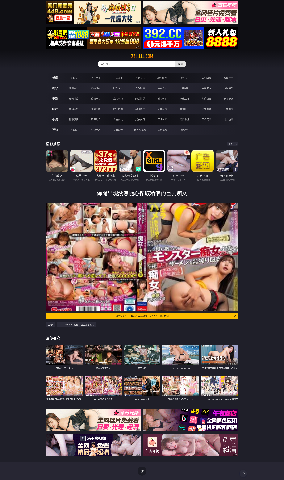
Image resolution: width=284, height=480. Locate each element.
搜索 (180, 63)
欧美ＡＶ (118, 88)
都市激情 (74, 119)
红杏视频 (162, 129)
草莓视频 (118, 129)
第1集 (50, 324)
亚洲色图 (96, 109)
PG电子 (74, 78)
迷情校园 (162, 119)
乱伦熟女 (206, 98)
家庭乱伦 (96, 119)
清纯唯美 (184, 109)
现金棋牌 (206, 78)
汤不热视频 (140, 129)
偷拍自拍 (96, 98)
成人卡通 (118, 98)
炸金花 (184, 78)
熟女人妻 (162, 88)
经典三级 (184, 98)
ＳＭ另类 (228, 88)
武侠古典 (140, 119)
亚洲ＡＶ (74, 88)
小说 (55, 119)
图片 (55, 109)
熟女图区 (206, 109)
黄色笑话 (206, 119)
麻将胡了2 (162, 78)
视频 (55, 88)
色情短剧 (184, 129)
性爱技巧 (228, 119)
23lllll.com (142, 56)
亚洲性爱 (74, 98)
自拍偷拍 (96, 88)
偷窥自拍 (74, 109)
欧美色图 (118, 109)
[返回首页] (243, 473)
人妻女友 (118, 119)
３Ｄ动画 (140, 88)
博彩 (55, 78)
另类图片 (228, 109)
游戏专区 (140, 78)
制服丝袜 (162, 98)
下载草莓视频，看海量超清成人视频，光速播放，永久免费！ (142, 315)
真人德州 (96, 78)
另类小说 (184, 119)
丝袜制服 (184, 88)
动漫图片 (140, 109)
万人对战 (118, 78)
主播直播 (206, 88)
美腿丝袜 (162, 109)
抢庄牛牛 (228, 78)
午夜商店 (96, 129)
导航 (55, 130)
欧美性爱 (140, 98)
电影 (55, 99)
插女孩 (73, 129)
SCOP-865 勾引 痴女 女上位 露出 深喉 (76, 324)
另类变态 (228, 98)
